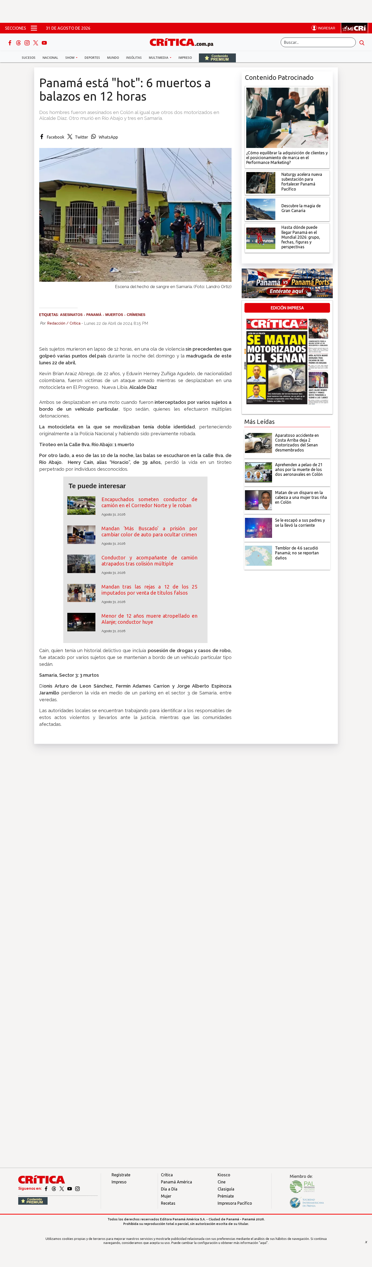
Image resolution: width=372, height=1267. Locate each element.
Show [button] (70, 57)
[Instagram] (27, 42)
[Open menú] (34, 28)
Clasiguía (226, 1189)
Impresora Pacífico (235, 1203)
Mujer (166, 1196)
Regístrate (121, 1175)
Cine (221, 1182)
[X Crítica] (36, 42)
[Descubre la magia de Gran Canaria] (260, 208)
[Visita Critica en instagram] (77, 1188)
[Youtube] (44, 42)
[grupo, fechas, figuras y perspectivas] (260, 238)
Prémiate (226, 1196)
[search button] (362, 42)
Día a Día (169, 1189)
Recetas (168, 1203)
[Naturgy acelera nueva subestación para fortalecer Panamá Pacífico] (260, 182)
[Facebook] (10, 42)
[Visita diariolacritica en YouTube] (70, 1188)
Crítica (167, 1175)
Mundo (113, 57)
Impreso (185, 57)
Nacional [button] (50, 57)
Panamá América (176, 1182)
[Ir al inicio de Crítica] (184, 41)
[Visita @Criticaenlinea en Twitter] (54, 1188)
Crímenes (136, 315)
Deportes (92, 57)
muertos (114, 315)
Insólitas (134, 57)
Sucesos (28, 57)
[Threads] (19, 42)
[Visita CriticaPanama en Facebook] (46, 1188)
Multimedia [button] (159, 57)
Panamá (93, 315)
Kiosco (224, 1175)
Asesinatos (71, 315)
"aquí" (263, 1242)
